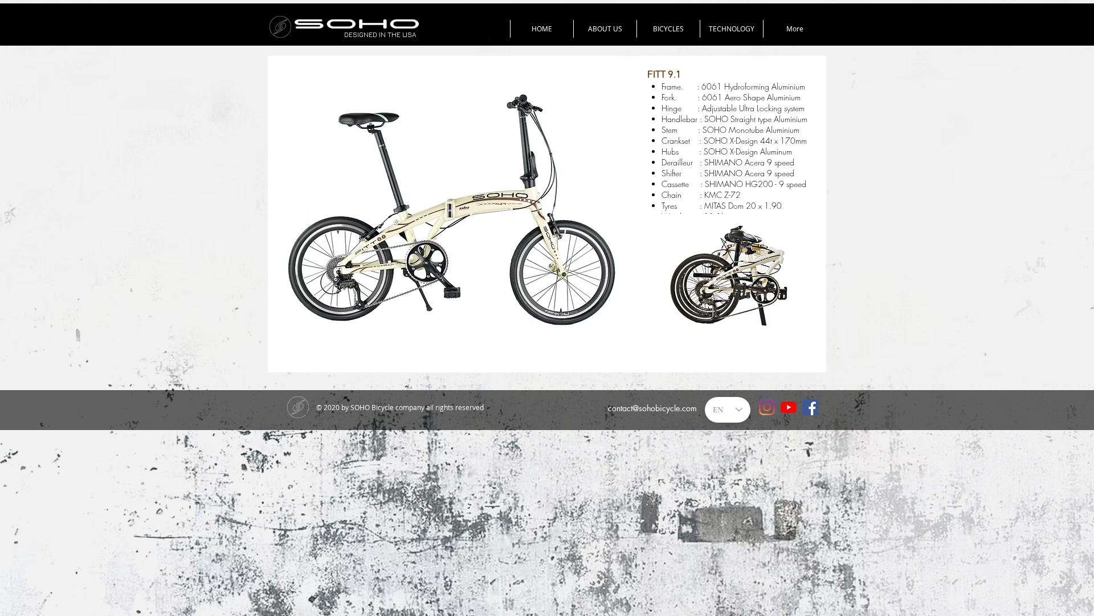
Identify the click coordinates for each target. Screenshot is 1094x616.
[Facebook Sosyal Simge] (810, 407)
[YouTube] (789, 407)
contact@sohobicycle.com (652, 408)
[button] (668, 29)
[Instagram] (767, 407)
